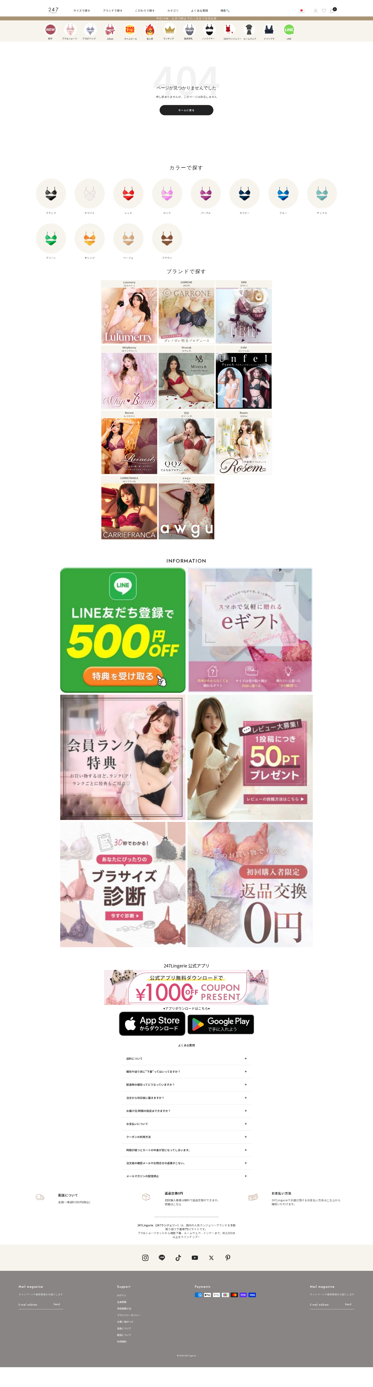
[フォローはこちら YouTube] (194, 1257)
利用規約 (121, 1341)
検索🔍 (225, 10)
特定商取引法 (124, 1308)
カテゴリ (173, 10)
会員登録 (121, 1301)
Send (57, 1304)
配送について (124, 1334)
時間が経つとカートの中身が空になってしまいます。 (158, 1150)
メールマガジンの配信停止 (142, 1176)
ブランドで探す (113, 10)
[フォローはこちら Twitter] (211, 1257)
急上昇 (150, 29)
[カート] (332, 10)
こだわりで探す (145, 10)
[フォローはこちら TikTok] (178, 1257)
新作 (50, 29)
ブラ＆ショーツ (70, 29)
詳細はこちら (173, 1204)
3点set (110, 29)
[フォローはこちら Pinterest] (227, 1257)
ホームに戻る (186, 110)
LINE (289, 29)
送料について (134, 1058)
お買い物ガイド (125, 1321)
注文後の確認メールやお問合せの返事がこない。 (156, 1163)
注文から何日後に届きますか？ (145, 1098)
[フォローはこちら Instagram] (145, 1257)
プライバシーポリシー (128, 1315)
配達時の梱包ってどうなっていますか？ (150, 1084)
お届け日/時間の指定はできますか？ (148, 1111)
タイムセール (130, 29)
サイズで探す (81, 10)
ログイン (121, 1295)
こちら (331, 1200)
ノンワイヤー (209, 29)
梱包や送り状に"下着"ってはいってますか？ (153, 1071)
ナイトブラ (269, 29)
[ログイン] (315, 10)
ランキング (170, 29)
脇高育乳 (189, 29)
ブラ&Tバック (90, 29)
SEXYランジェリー (229, 29)
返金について (124, 1328)
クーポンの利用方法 (138, 1137)
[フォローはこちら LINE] (161, 1257)
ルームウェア (249, 29)
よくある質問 (199, 10)
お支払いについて (137, 1124)
